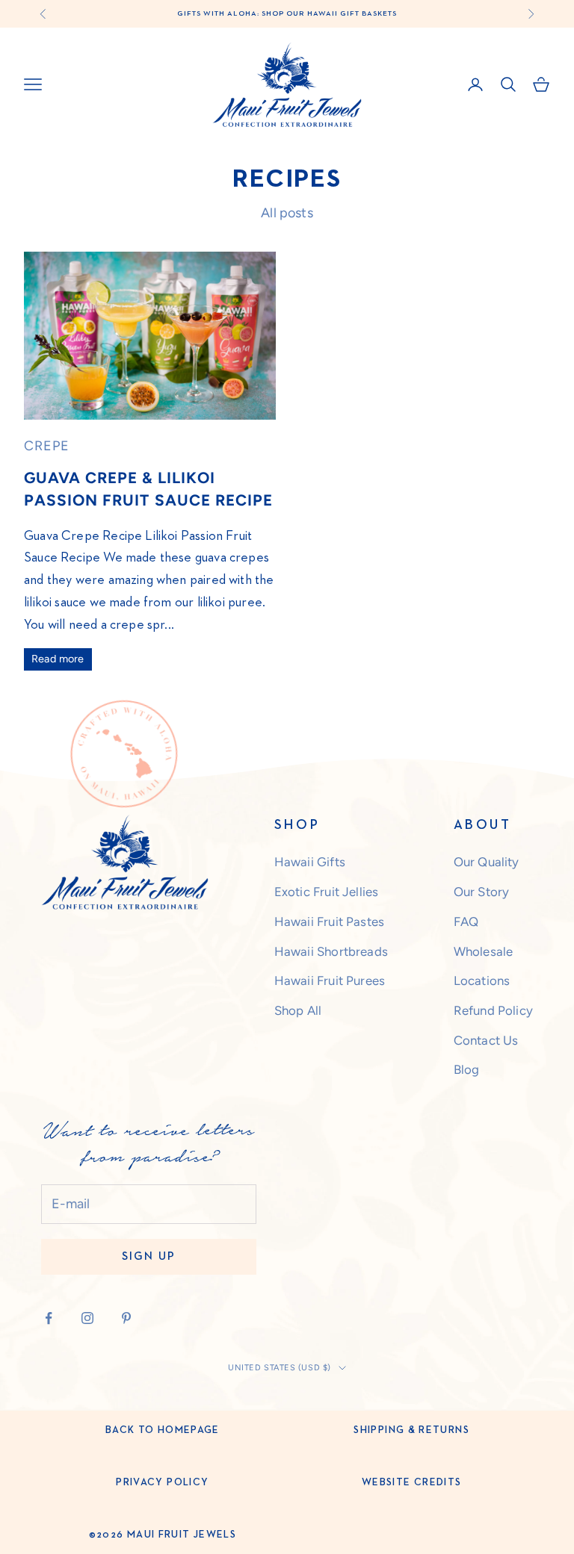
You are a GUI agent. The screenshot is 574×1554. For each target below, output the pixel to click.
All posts (287, 213)
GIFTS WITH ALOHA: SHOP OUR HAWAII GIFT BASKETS (287, 13)
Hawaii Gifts (309, 861)
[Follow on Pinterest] (126, 1318)
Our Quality (486, 861)
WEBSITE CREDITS (411, 1482)
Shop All (297, 1010)
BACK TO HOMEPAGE (162, 1430)
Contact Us (486, 1040)
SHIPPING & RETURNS (411, 1430)
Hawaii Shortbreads (331, 951)
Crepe (47, 446)
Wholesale (483, 951)
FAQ (466, 921)
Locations (482, 980)
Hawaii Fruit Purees (329, 980)
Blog (467, 1069)
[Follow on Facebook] (48, 1318)
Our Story (482, 891)
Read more (57, 658)
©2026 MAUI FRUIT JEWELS (162, 1534)
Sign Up (149, 1256)
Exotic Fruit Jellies (326, 891)
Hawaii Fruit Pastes (329, 921)
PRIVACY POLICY (162, 1482)
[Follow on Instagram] (87, 1318)
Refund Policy (493, 1010)
